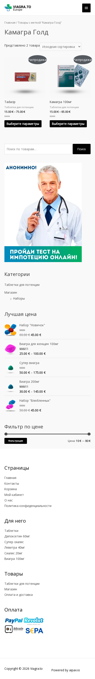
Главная (9, 22)
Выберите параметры (23, 124)
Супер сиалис (14, 542)
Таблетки (11, 531)
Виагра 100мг (14, 559)
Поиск (81, 149)
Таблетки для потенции (22, 285)
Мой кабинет (14, 495)
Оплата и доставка (18, 595)
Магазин (10, 292)
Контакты (11, 483)
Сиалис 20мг (13, 553)
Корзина (10, 489)
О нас (8, 500)
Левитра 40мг (14, 547)
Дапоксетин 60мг (17, 536)
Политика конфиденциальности (27, 506)
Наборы (19, 298)
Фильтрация (15, 440)
